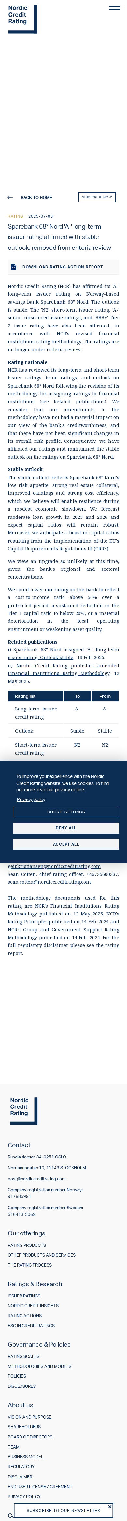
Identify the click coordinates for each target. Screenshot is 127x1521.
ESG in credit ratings (31, 1325)
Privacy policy (24, 1496)
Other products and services (42, 1255)
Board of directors (30, 1437)
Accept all (66, 844)
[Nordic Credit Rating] (32, 19)
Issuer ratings (24, 1296)
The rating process (30, 1265)
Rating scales (23, 1356)
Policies (17, 1376)
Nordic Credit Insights (33, 1305)
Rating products (27, 1245)
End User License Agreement (40, 1486)
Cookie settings (66, 812)
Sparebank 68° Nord (64, 302)
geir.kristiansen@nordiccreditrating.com (54, 866)
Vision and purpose (29, 1417)
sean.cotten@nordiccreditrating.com (49, 882)
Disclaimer (20, 1477)
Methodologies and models (39, 1366)
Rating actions (25, 1315)
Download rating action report (62, 266)
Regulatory (21, 1466)
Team (14, 1447)
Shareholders (24, 1427)
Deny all (66, 827)
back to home (36, 197)
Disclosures (22, 1386)
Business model (25, 1456)
